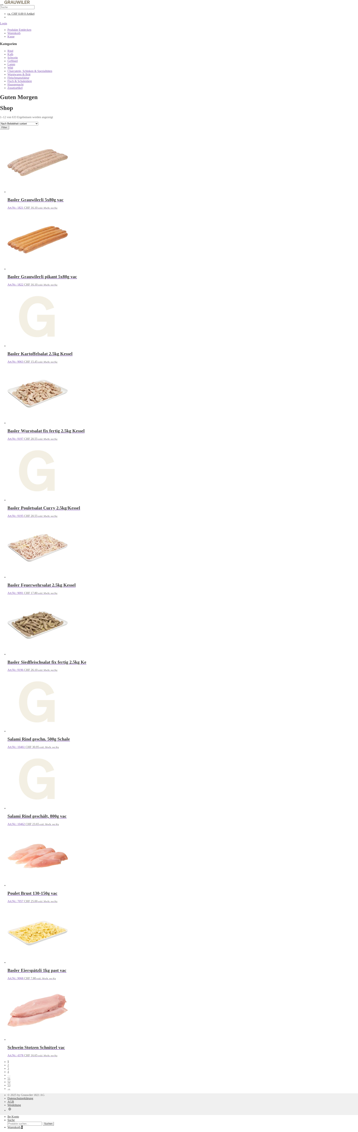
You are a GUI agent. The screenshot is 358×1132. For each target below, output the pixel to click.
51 (8, 1078)
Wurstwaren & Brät (18, 74)
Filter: (4, 127)
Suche (11, 1120)
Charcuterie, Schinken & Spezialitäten (29, 71)
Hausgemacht (15, 84)
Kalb (10, 54)
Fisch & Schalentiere (19, 81)
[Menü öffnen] (1, 4)
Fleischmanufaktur (18, 77)
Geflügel (12, 61)
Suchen (48, 1123)
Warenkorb (14, 33)
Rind (10, 50)
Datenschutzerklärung (20, 1098)
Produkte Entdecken (19, 29)
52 (8, 1081)
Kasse (11, 36)
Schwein (12, 57)
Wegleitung (14, 1105)
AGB (10, 1101)
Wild (10, 67)
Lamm (11, 64)
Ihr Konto (13, 1116)
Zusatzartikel (15, 87)
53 (8, 1085)
